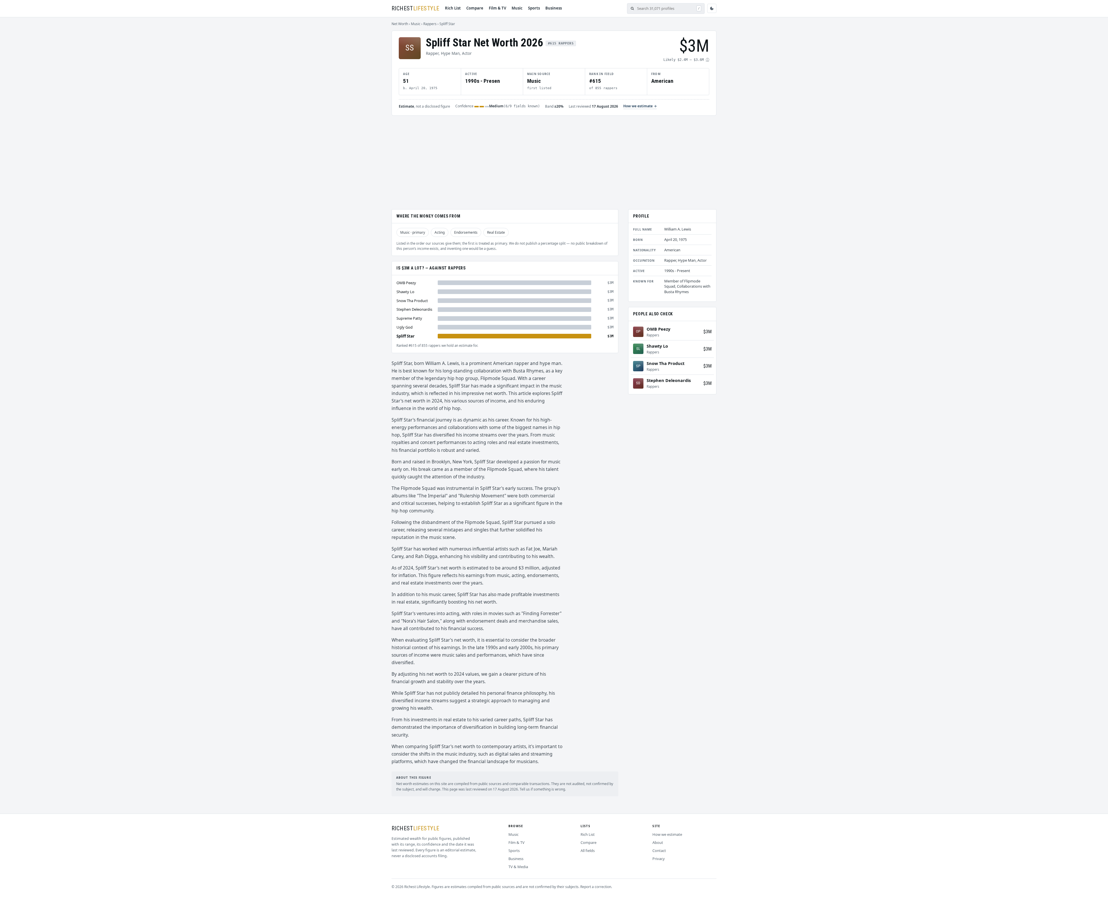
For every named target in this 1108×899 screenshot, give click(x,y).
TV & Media (518, 866)
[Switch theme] (711, 8)
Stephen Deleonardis (414, 309)
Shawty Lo (405, 291)
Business (553, 8)
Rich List (453, 8)
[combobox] (665, 8)
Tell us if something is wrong (542, 789)
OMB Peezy (406, 282)
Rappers (430, 23)
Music (517, 8)
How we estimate (667, 834)
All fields (588, 850)
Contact (659, 850)
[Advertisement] (554, 159)
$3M (707, 331)
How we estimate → (640, 106)
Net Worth (400, 23)
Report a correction (595, 886)
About (657, 842)
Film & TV (497, 8)
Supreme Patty (409, 318)
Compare (474, 8)
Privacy (658, 858)
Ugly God (404, 327)
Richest (415, 8)
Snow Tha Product (412, 300)
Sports (534, 8)
